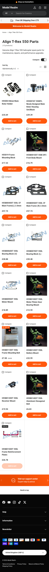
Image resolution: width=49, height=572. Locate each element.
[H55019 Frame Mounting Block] (12, 141)
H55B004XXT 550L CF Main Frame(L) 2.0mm (11, 204)
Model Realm (11, 560)
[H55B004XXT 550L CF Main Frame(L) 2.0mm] (12, 189)
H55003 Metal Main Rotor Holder (10, 102)
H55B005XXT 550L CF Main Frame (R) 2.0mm (36, 204)
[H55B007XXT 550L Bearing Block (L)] (36, 237)
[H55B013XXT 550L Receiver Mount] (12, 384)
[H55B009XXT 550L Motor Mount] (12, 285)
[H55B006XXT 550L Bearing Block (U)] (12, 237)
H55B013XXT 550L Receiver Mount (10, 399)
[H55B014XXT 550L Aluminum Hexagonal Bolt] (36, 384)
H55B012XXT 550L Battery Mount (34, 351)
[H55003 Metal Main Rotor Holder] (12, 87)
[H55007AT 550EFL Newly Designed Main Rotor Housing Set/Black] (36, 87)
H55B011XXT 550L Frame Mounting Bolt (11, 351)
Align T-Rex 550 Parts (15, 32)
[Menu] (45, 7)
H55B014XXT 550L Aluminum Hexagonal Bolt (35, 401)
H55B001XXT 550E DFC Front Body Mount (36, 156)
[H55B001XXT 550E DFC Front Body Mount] (36, 141)
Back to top (24, 490)
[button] (40, 7)
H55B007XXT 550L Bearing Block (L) (34, 252)
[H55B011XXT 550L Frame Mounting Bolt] (12, 336)
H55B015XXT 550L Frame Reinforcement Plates (11, 452)
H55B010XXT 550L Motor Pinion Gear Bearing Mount (34, 302)
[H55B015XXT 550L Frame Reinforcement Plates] (12, 435)
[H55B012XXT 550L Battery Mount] (36, 336)
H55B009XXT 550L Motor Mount (10, 300)
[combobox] (24, 13)
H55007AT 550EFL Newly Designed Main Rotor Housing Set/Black (35, 105)
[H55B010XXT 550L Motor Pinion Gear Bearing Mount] (36, 285)
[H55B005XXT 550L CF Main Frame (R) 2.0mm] (36, 189)
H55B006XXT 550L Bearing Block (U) (10, 252)
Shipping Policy (7, 566)
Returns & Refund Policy (36, 564)
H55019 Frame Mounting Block (8, 156)
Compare (36, 60)
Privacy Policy (21, 564)
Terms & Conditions (8, 564)
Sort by (5, 65)
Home (4, 32)
